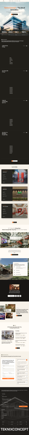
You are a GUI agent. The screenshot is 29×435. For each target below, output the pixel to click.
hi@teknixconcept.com (4, 396)
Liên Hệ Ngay (23, 406)
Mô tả (2, 367)
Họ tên (3, 372)
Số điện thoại (9, 372)
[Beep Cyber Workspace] (20, 296)
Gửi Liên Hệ (8, 378)
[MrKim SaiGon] (18, 296)
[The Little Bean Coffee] (16, 296)
